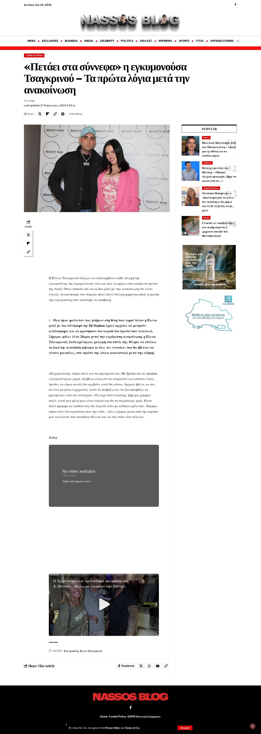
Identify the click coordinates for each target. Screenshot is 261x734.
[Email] (157, 665)
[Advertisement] (41, 19)
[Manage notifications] (252, 726)
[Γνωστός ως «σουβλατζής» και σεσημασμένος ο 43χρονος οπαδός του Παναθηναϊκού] (190, 226)
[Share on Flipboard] (47, 114)
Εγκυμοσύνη (71, 651)
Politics (207, 163)
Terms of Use (132, 728)
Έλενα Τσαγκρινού (91, 651)
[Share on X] (39, 114)
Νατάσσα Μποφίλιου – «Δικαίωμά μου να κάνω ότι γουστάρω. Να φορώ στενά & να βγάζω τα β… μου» (218, 201)
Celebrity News (34, 55)
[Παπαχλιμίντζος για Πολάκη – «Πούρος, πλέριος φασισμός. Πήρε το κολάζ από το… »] (190, 171)
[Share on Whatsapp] (149, 665)
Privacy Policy (112, 728)
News (206, 137)
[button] (185, 728)
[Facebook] (235, 4)
